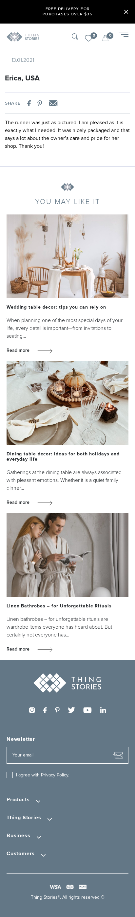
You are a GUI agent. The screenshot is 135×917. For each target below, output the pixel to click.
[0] (88, 38)
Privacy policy (54, 775)
